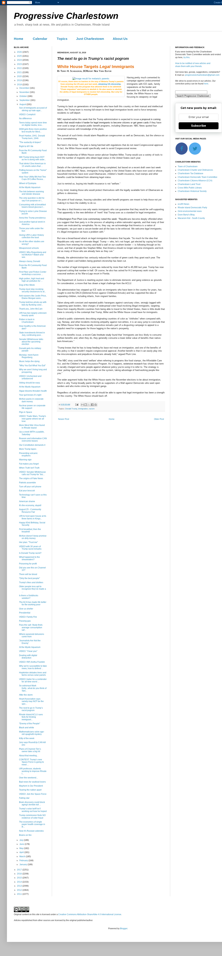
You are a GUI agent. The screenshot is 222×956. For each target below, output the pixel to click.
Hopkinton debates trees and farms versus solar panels (32, 673)
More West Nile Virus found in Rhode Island (32, 426)
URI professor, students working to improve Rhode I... (32, 771)
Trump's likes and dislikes (31, 582)
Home (18, 39)
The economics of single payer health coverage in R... (32, 824)
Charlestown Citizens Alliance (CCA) (195, 180)
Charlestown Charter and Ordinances (195, 170)
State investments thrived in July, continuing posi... (32, 333)
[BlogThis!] (85, 404)
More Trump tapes (27, 449)
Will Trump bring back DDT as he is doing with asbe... (32, 158)
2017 (19, 869)
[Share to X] (89, 404)
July (21, 840)
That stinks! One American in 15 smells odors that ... (32, 164)
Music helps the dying (29, 361)
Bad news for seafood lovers (32, 782)
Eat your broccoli (27, 490)
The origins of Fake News (31, 478)
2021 (19, 72)
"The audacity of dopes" (30, 142)
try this (186, 57)
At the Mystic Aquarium (29, 187)
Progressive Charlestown (66, 16)
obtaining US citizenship (109, 84)
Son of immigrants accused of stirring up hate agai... (33, 109)
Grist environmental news (190, 211)
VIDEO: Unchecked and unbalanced (30, 377)
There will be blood (28, 574)
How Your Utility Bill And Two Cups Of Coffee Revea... (32, 178)
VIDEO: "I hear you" (28, 651)
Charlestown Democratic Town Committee (197, 177)
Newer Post (63, 419)
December (24, 88)
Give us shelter (26, 609)
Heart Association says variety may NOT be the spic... (31, 701)
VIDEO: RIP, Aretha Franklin (32, 662)
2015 (19, 877)
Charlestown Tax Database (190, 173)
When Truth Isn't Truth (29, 468)
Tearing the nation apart (30, 790)
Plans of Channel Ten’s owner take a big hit (30, 750)
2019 (19, 80)
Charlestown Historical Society (192, 191)
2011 (19, 894)
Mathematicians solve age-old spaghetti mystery (31, 733)
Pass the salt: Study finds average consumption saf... (30, 627)
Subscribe (198, 125)
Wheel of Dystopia (27, 183)
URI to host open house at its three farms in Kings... (32, 517)
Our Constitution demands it (32, 445)
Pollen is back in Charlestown (27, 320)
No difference (25, 118)
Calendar (40, 39)
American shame (27, 501)
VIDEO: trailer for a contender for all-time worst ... (33, 680)
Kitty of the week (26, 738)
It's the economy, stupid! (30, 505)
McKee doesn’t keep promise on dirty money (32, 537)
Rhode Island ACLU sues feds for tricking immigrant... (31, 717)
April (21, 852)
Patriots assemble (27, 482)
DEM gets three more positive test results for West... (33, 130)
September (24, 100)
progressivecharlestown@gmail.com (202, 75)
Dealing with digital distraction (28, 656)
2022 (19, 68)
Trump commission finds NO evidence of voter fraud (32, 816)
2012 (19, 890)
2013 (19, 886)
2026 (19, 52)
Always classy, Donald (29, 261)
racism (92, 409)
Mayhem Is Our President (31, 786)
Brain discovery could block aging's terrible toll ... (32, 803)
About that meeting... (28, 755)
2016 (19, 873)
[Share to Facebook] (92, 404)
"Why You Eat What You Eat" (32, 365)
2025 (19, 56)
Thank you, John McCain (30, 309)
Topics (62, 39)
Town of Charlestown (188, 166)
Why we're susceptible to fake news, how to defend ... (33, 667)
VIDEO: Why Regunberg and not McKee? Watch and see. (32, 255)
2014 (19, 882)
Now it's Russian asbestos (31, 831)
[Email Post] (76, 404)
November (24, 92)
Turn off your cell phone (30, 486)
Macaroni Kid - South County (191, 218)
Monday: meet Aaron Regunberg (29, 356)
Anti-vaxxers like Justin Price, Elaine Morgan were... (32, 297)
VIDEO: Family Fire (28, 617)
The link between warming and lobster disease (31, 192)
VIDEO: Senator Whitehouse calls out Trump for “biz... (32, 473)
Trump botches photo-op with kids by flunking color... (32, 303)
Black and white (26, 727)
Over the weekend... (28, 777)
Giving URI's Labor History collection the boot (31, 236)
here (206, 83)
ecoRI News (183, 204)
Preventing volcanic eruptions (28, 454)
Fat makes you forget (29, 464)
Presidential (24, 613)
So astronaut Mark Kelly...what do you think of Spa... (32, 688)
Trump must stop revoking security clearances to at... (32, 290)
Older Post (159, 419)
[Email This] (82, 404)
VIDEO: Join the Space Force (32, 794)
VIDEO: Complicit (27, 114)
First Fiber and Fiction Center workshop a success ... (32, 273)
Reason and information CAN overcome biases (33, 439)
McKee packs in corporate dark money (31, 400)
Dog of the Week (27, 285)
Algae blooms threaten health (33, 391)
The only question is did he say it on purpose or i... (31, 199)
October (23, 96)
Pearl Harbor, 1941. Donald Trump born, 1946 (32, 136)
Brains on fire (25, 835)
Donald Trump (71, 409)
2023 (19, 64)
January (23, 864)
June (22, 844)
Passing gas (25, 621)
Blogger (123, 928)
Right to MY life (26, 146)
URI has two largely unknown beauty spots (33, 314)
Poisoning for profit (28, 563)
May (21, 848)
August (23, 104)
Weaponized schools (29, 248)
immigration (83, 409)
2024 (19, 60)
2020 (19, 76)
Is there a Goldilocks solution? (28, 596)
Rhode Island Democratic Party (192, 207)
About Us (120, 39)
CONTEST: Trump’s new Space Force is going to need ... (31, 762)
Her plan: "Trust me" (28, 542)
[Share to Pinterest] (95, 404)
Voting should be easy (29, 383)
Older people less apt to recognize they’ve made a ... (32, 589)
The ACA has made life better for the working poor (32, 603)
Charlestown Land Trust (189, 184)
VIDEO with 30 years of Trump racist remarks (30, 547)
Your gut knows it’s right (30, 395)
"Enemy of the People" (29, 723)
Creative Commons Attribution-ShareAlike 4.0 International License (89, 914)
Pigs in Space (25, 412)
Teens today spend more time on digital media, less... (33, 123)
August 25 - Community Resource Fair (30, 510)
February (23, 860)
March (22, 856)
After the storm (26, 695)
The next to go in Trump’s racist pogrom (31, 709)
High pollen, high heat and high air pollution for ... (31, 279)
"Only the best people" (29, 578)
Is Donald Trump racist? (30, 553)
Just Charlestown (90, 39)
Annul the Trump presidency (32, 218)
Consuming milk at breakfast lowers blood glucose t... (32, 205)
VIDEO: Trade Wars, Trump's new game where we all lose (32, 418)
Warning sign (25, 459)
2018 (19, 84)
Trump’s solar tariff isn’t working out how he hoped (33, 809)
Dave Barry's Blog (186, 214)
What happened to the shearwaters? (29, 558)
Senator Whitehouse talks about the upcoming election (31, 342)
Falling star (24, 798)
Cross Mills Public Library (190, 188)
